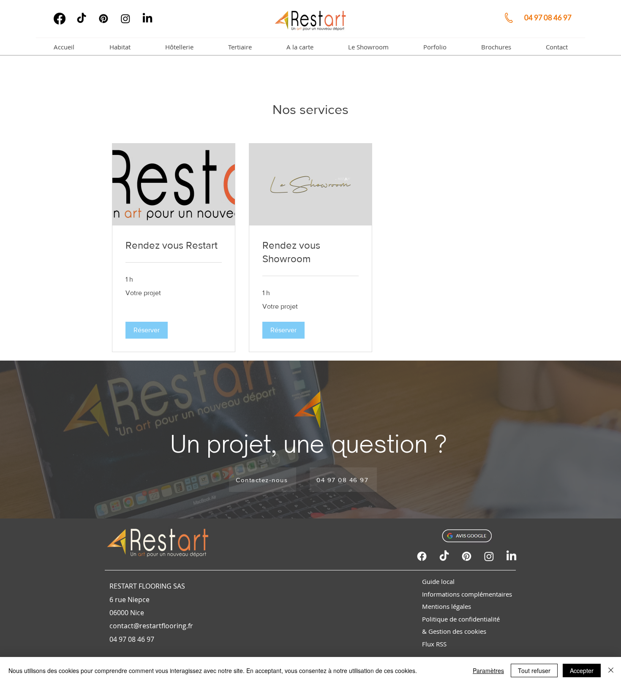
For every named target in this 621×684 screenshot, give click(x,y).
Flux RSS (434, 644)
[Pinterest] (103, 18)
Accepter (582, 670)
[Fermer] (611, 670)
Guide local (438, 581)
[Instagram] (125, 18)
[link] (173, 245)
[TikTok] (81, 18)
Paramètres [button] (488, 670)
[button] (146, 330)
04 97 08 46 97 (548, 17)
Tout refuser (534, 670)
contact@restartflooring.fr (151, 625)
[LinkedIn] (147, 18)
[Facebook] (59, 18)
